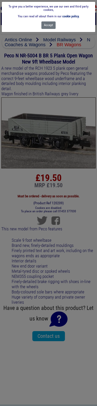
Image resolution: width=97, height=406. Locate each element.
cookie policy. (70, 16)
